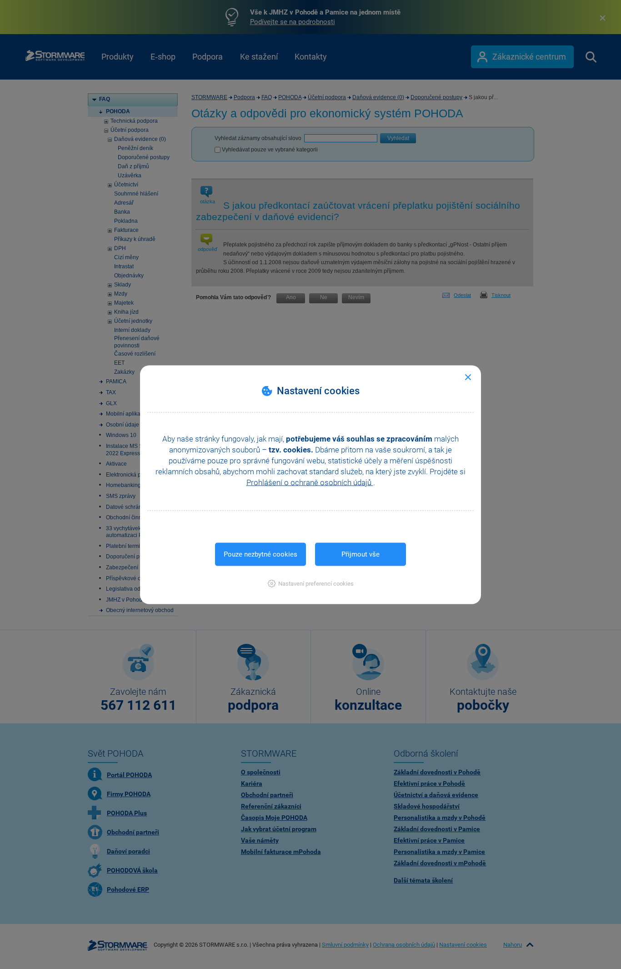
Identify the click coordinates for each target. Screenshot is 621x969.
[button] (311, 583)
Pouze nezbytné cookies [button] (260, 554)
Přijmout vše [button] (360, 554)
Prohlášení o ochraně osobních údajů (309, 482)
